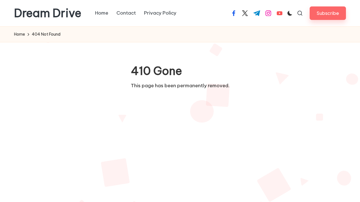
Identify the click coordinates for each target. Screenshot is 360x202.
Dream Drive (47, 13)
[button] (328, 13)
